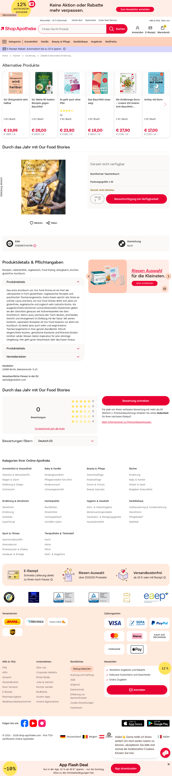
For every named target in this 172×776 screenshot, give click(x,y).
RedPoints (111, 41)
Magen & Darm (10, 479)
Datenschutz (77, 689)
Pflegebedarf (136, 517)
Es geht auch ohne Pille (70, 101)
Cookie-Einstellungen (82, 702)
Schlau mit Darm (153, 99)
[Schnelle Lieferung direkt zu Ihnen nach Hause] (51, 579)
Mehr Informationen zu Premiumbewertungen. (127, 422)
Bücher (16, 56)
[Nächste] (168, 276)
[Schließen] (169, 764)
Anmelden (139, 690)
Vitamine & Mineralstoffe (16, 474)
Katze (48, 544)
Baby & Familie (137, 479)
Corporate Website (46, 672)
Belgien (93, 736)
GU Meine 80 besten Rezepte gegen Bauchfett (43, 103)
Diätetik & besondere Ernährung (56, 56)
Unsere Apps (43, 696)
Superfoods (8, 521)
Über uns (165, 20)
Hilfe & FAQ (154, 20)
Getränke (7, 517)
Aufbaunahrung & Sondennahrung (147, 507)
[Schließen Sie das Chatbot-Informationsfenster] (109, 734)
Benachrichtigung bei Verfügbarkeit (136, 198)
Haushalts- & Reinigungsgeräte (104, 517)
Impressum (76, 707)
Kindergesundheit (54, 474)
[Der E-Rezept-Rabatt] (64, 50)
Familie (45, 41)
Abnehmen (8, 507)
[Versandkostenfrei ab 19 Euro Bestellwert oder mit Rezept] (164, 577)
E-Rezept (7, 692)
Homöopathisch (53, 517)
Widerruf (75, 684)
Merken (38, 223)
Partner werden (44, 687)
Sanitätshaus (80, 41)
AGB (72, 679)
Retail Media (43, 677)
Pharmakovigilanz (11, 696)
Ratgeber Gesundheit (140, 489)
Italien (166, 736)
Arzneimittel (31, 41)
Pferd (47, 549)
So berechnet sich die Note (50, 428)
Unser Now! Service (108, 20)
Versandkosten (10, 682)
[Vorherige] (89, 276)
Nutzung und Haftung (82, 675)
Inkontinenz (135, 512)
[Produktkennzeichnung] (34, 245)
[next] (165, 104)
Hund (47, 539)
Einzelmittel (51, 512)
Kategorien (15, 41)
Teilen (54, 223)
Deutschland (74, 736)
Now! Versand (9, 687)
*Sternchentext (9, 15)
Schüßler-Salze (53, 521)
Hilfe (4, 672)
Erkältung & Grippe (12, 484)
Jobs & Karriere (44, 682)
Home (5, 56)
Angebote (96, 41)
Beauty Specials (95, 489)
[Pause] (165, 289)
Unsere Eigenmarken (47, 701)
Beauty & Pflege (61, 41)
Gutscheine (90, 20)
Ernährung (30, 56)
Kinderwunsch (52, 484)
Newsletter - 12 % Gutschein (53, 20)
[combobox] (97, 199)
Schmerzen (8, 489)
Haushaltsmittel (95, 521)
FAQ (4, 667)
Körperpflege (94, 479)
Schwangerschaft (54, 489)
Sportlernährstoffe (12, 539)
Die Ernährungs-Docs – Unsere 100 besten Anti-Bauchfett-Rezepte (127, 103)
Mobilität (134, 521)
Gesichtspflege (95, 474)
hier (92, 772)
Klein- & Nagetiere (55, 554)
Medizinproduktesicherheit (16, 701)
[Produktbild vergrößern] (43, 187)
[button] (43, 282)
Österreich (111, 736)
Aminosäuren (9, 544)
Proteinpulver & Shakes (15, 549)
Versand (6, 677)
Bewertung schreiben (135, 400)
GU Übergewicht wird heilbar (16, 101)
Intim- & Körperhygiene (99, 507)
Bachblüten (51, 507)
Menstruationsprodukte (99, 512)
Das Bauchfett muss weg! (99, 101)
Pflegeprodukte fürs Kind (58, 479)
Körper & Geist (137, 484)
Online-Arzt (77, 20)
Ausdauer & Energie (13, 554)
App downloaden (125, 768)
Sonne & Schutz (96, 484)
